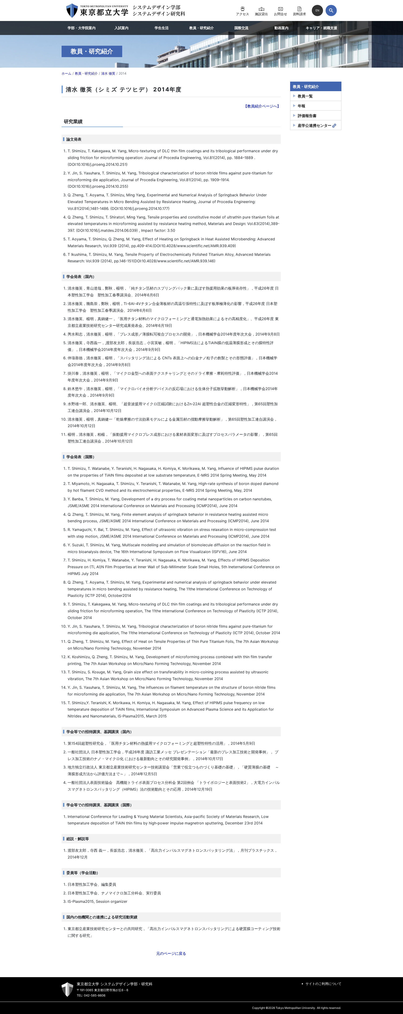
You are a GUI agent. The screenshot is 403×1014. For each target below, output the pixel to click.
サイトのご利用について (323, 984)
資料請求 (299, 14)
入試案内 (122, 28)
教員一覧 (305, 96)
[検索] (331, 10)
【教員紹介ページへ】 (262, 106)
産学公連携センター (314, 125)
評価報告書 (307, 115)
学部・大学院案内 (82, 28)
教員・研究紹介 (201, 28)
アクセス (242, 14)
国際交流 (241, 28)
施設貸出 (261, 14)
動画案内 (281, 28)
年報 (301, 106)
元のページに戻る (171, 953)
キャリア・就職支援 (321, 28)
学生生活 (162, 28)
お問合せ (280, 14)
